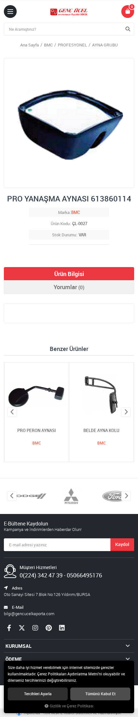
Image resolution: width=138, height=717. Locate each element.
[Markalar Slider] (25, 496)
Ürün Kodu (60, 223)
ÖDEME (13, 659)
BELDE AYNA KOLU (101, 430)
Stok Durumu (64, 235)
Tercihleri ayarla (38, 694)
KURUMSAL (18, 646)
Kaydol (122, 544)
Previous (12, 412)
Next (126, 412)
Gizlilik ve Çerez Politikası (71, 706)
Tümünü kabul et (100, 694)
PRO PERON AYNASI (36, 430)
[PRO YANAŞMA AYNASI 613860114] (69, 123)
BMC (75, 212)
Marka (64, 212)
